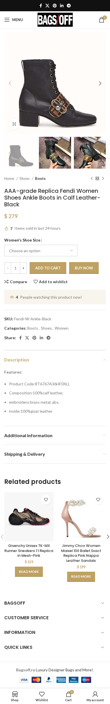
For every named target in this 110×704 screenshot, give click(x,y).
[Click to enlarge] (14, 124)
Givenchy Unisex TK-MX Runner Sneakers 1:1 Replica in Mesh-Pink (29, 550)
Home (9, 178)
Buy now (84, 268)
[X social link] (47, 5)
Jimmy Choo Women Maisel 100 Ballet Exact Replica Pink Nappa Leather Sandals (81, 553)
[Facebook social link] (41, 5)
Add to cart (48, 268)
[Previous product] (91, 179)
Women (62, 328)
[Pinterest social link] (54, 5)
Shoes (24, 178)
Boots (40, 178)
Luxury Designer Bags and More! (64, 669)
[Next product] (103, 179)
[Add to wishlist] (46, 500)
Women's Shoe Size (22, 240)
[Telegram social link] (68, 5)
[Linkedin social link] (61, 5)
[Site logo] (55, 19)
